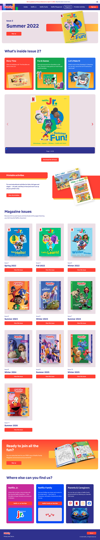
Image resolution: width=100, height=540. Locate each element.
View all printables (14, 195)
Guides (26, 7)
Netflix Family (44, 7)
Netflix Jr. (34, 7)
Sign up (93, 7)
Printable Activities (79, 7)
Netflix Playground (56, 7)
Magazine (68, 7)
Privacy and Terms (9, 536)
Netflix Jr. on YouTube (20, 503)
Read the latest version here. (63, 1)
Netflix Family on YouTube (50, 503)
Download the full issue (50, 159)
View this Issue (18, 270)
